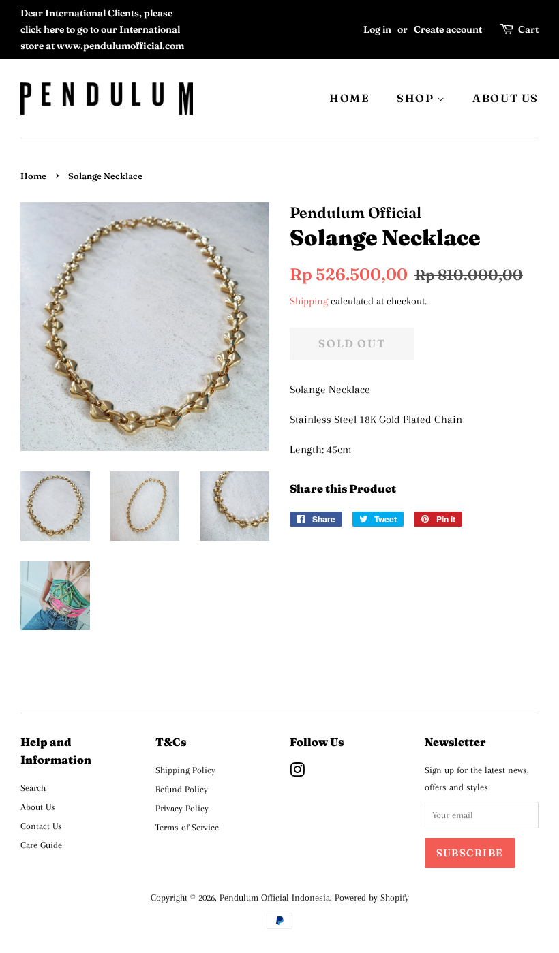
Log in (377, 29)
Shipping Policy (185, 769)
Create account (448, 29)
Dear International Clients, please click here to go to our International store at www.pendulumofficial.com (102, 29)
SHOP (417, 98)
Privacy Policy (182, 807)
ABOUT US (505, 98)
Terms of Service (187, 827)
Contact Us (41, 825)
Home (33, 176)
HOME (349, 98)
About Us (37, 806)
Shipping (309, 301)
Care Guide (41, 844)
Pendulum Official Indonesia (275, 897)
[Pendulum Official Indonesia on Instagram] (297, 772)
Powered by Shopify (372, 897)
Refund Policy (181, 788)
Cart (528, 29)
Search (33, 787)
